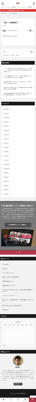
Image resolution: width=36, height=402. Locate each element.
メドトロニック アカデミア (8, 295)
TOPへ (32, 400)
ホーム (3, 400)
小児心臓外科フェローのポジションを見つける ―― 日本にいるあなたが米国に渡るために (17, 82)
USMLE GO (4, 268)
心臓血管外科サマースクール (9, 285)
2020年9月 (6, 172)
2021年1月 (6, 160)
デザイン (12, 55)
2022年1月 (6, 126)
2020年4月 (6, 194)
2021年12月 (6, 130)
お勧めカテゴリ (14, 30)
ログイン (3, 7)
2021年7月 (6, 143)
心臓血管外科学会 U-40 (7, 281)
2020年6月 (6, 185)
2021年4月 (6, 147)
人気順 (8, 30)
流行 (17, 55)
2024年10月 (6, 117)
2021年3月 (6, 151)
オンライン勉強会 (11, 7)
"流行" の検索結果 (13, 13)
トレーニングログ (21, 7)
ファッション (6, 55)
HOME (4, 13)
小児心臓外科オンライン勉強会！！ (18, 224)
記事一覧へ (17, 384)
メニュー (18, 400)
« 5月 (4, 345)
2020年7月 (6, 181)
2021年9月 (6, 139)
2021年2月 (6, 156)
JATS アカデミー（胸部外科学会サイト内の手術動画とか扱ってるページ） (17, 300)
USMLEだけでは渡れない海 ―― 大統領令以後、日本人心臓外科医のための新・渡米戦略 (17, 88)
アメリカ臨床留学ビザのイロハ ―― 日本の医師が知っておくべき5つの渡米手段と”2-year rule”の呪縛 (17, 76)
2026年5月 (6, 109)
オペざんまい (22, 393)
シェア (11, 400)
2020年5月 (6, 189)
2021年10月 (6, 134)
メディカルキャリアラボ (8, 272)
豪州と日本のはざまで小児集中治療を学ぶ (12, 305)
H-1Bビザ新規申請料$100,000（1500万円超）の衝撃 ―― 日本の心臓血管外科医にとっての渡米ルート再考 (17, 94)
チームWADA (5, 264)
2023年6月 (6, 122)
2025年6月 (6, 113)
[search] (31, 52)
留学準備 (30, 7)
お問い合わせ (5, 309)
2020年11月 (6, 168)
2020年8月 (6, 177)
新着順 (4, 30)
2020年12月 (6, 164)
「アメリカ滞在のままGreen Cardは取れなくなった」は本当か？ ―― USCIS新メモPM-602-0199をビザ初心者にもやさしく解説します (17, 70)
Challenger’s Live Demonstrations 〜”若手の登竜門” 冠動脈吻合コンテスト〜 (17, 290)
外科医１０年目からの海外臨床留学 (10, 277)
